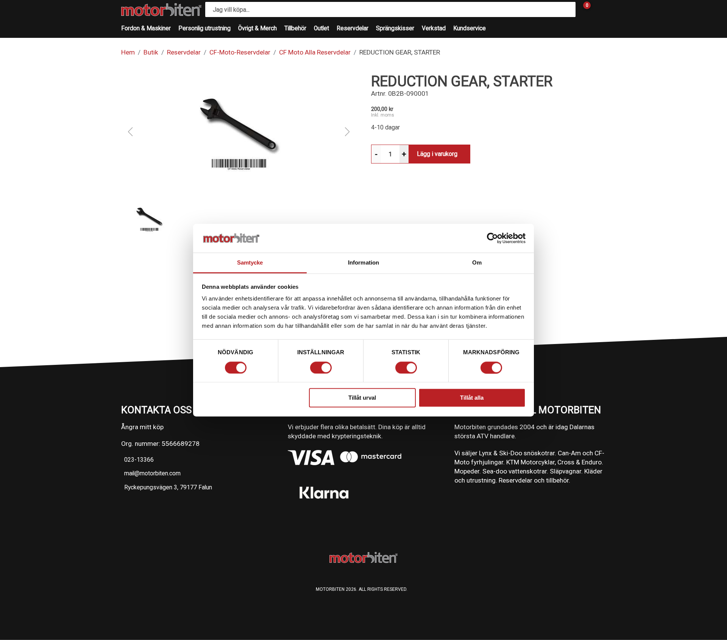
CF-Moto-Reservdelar (239, 52)
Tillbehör (295, 28)
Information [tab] (363, 263)
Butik (151, 52)
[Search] (568, 9)
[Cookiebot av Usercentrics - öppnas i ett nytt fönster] (492, 238)
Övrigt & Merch (257, 28)
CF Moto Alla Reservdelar (315, 52)
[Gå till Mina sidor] (598, 9)
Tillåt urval (362, 398)
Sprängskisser (395, 28)
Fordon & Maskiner (146, 28)
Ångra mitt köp (142, 427)
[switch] (321, 367)
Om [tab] (477, 263)
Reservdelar (352, 28)
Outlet (321, 28)
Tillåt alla (472, 398)
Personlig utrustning (204, 28)
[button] (238, 131)
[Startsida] (161, 9)
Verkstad (434, 28)
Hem (128, 52)
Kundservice (469, 28)
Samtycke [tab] (250, 263)
